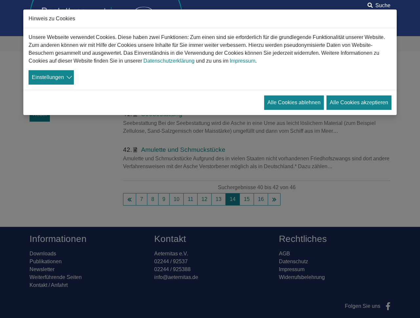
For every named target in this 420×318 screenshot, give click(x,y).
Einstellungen (48, 77)
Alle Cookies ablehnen (294, 102)
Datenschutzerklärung (169, 61)
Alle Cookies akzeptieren (359, 102)
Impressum (242, 61)
